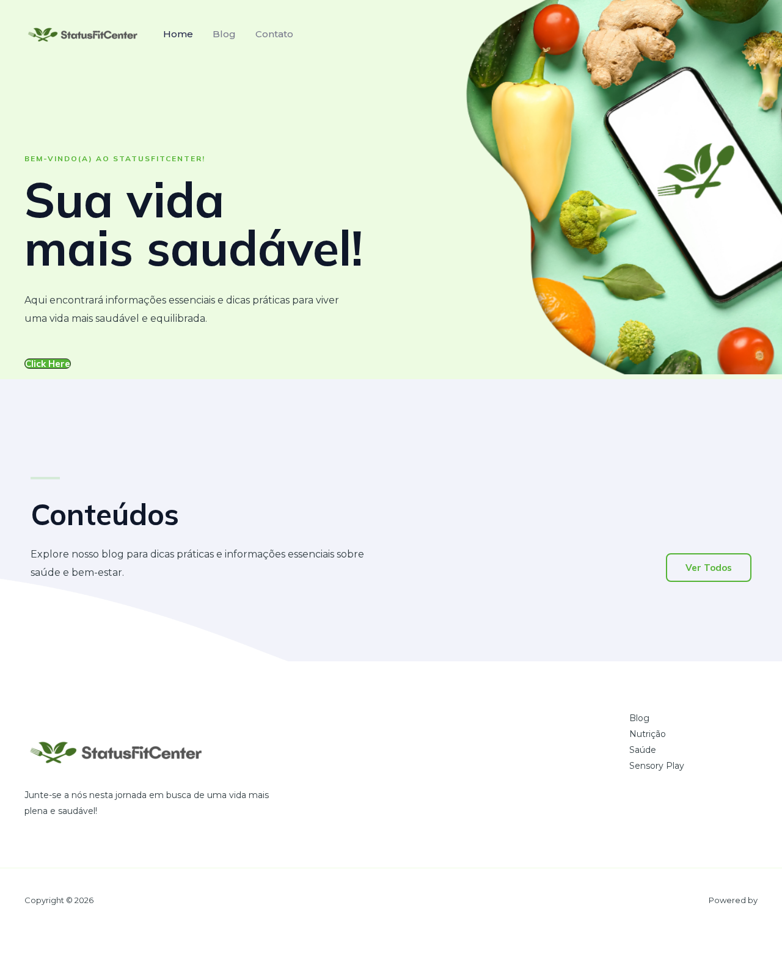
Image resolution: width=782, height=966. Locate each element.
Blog (224, 34)
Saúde (642, 749)
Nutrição (647, 733)
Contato (274, 34)
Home (178, 34)
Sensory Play (656, 765)
